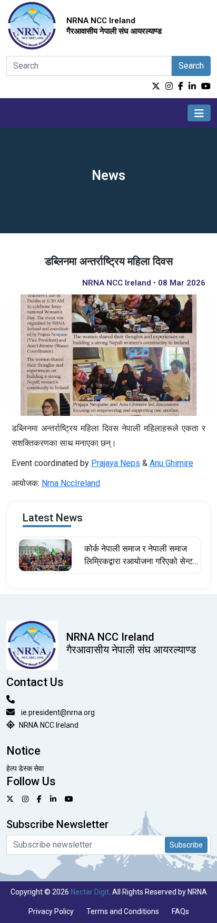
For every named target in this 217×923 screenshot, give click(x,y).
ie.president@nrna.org (58, 712)
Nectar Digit (90, 892)
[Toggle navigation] (199, 112)
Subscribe (186, 844)
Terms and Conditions (122, 911)
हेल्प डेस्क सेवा (25, 768)
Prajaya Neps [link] (115, 463)
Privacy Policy (51, 911)
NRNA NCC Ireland (48, 725)
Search (191, 66)
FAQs (180, 911)
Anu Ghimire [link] (171, 463)
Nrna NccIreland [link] (71, 483)
